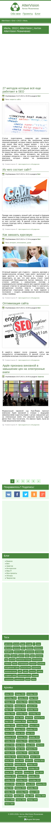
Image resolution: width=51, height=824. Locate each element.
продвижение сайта (12, 667)
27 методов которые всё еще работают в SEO (22, 90)
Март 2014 (30, 733)
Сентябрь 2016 (34, 714)
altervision (8, 644)
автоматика (29, 652)
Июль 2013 (20, 745)
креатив (12, 660)
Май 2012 (29, 760)
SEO (23, 648)
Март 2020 (33, 698)
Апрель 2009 (19, 796)
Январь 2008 (32, 800)
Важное (9, 561)
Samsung (16, 648)
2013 (19, 21)
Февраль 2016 (20, 721)
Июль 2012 (9, 760)
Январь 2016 (32, 721)
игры (27, 656)
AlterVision (30, 6)
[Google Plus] (42, 494)
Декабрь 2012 (22, 753)
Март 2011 (39, 772)
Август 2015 (34, 725)
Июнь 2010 (30, 784)
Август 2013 (9, 745)
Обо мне (16, 13)
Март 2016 (9, 721)
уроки (29, 242)
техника (35, 675)
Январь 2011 (22, 776)
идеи (32, 656)
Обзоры (9, 576)
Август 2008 (9, 800)
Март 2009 (29, 796)
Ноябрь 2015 (9, 725)
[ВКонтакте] (9, 494)
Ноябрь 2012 (33, 753)
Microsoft (8, 648)
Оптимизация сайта (15, 303)
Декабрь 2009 (32, 788)
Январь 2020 (9, 702)
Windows (30, 648)
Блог (38, 13)
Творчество (10, 578)
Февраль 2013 (32, 749)
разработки (36, 667)
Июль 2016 (9, 718)
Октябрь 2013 (22, 741)
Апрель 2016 (39, 718)
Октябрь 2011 (34, 768)
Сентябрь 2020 (10, 698)
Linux (38, 644)
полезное (41, 663)
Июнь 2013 (30, 745)
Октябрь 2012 (10, 757)
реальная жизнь (10, 671)
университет (19, 679)
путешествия (25, 667)
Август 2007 (9, 804)
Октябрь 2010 (22, 780)
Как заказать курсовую (17, 234)
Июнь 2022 (9, 694)
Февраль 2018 (20, 706)
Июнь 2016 (19, 718)
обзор (15, 663)
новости (8, 663)
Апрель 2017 (32, 706)
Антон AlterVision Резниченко (31, 814)
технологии (9, 679)
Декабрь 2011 (10, 768)
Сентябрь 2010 (34, 780)
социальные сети (24, 675)
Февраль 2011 (10, 776)
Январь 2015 (20, 729)
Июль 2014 (20, 733)
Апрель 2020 (22, 698)
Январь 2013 (9, 753)
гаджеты (14, 656)
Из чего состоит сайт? (17, 169)
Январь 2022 (20, 694)
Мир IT (9, 571)
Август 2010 (9, 784)
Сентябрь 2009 (22, 792)
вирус (7, 656)
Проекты (28, 13)
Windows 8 (38, 648)
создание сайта (10, 675)
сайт (20, 671)
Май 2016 (29, 718)
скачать (32, 671)
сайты (25, 671)
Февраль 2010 (20, 788)
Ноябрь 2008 (40, 796)
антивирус (39, 652)
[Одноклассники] (34, 494)
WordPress (9, 652)
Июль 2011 (9, 772)
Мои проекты (11, 573)
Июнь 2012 (19, 760)
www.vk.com (19, 652)
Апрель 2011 (28, 772)
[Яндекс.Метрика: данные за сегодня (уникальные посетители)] (32, 819)
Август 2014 (9, 733)
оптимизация (23, 663)
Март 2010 (9, 788)
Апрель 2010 (41, 784)
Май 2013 (40, 745)
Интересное (11, 568)
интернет (13, 242)
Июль (25, 21)
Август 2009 (34, 792)
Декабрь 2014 (32, 729)
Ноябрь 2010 (9, 780)
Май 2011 (18, 772)
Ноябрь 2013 (9, 741)
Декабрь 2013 (34, 737)
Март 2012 (9, 764)
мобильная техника (24, 660)
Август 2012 (35, 757)
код (6, 660)
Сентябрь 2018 (34, 702)
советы (39, 671)
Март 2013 (20, 749)
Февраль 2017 (20, 710)
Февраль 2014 (10, 737)
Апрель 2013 (9, 749)
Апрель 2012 (39, 760)
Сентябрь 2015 (22, 725)
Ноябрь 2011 (21, 768)
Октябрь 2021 (32, 694)
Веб (39, 96)
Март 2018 (9, 706)
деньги (21, 656)
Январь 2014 (22, 737)
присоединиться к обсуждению (29, 164)
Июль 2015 (9, 729)
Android (16, 644)
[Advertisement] (25, 59)
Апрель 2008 (20, 800)
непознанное (21, 242)
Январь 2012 (32, 764)
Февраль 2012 (20, 764)
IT (34, 644)
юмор (34, 679)
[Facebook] (17, 494)
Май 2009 (8, 796)
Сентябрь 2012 (23, 757)
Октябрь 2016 (22, 714)
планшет (33, 663)
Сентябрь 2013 (34, 741)
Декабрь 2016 (32, 710)
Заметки (41, 376)
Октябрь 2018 (22, 702)
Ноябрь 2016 (9, 714)
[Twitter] (26, 494)
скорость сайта (15, 99)
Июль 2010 (20, 784)
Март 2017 (9, 710)
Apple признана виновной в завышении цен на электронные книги (24, 369)
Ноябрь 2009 (9, 792)
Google (28, 644)
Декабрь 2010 (34, 776)
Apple (23, 644)
